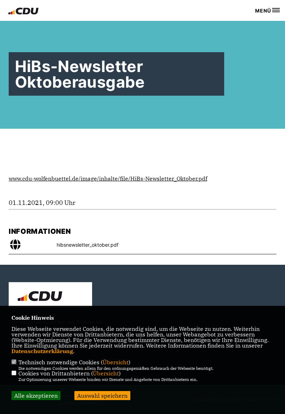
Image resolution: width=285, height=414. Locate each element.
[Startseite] (50, 295)
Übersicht (116, 362)
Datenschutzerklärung (42, 351)
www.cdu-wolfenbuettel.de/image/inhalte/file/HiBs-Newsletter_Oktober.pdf (108, 178)
